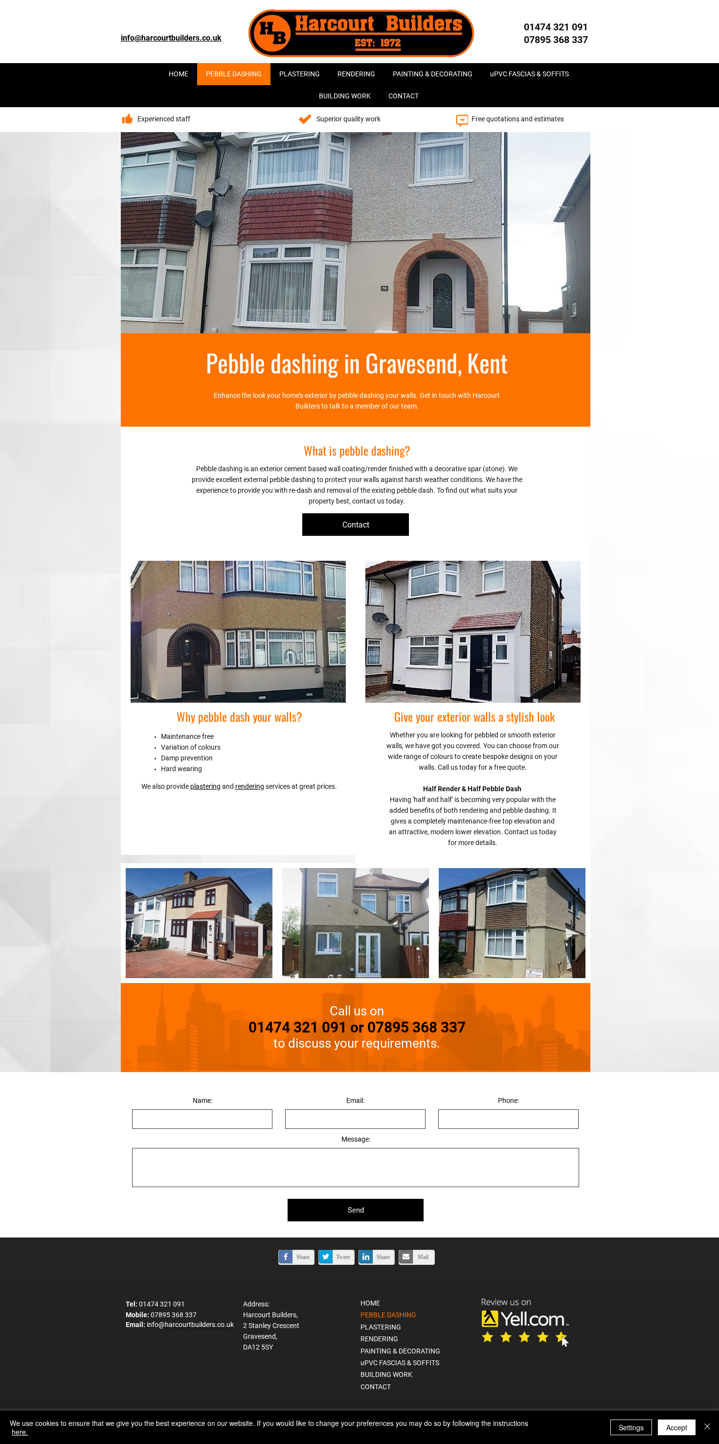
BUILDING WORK (386, 1374)
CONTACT (375, 1387)
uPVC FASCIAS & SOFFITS (399, 1363)
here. (20, 1432)
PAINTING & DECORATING (400, 1351)
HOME (370, 1303)
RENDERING (379, 1339)
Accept (676, 1427)
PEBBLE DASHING (388, 1315)
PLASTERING (380, 1327)
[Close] (707, 1427)
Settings (631, 1427)
